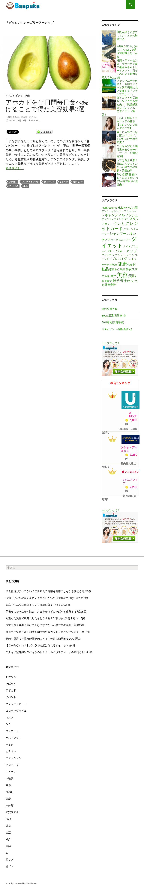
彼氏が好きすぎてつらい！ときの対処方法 (127, 35)
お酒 (135, 207)
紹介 (107, 276)
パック (10, 744)
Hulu (120, 207)
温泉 (8, 825)
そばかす (11, 683)
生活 (8, 832)
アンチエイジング (30, 181)
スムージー (124, 239)
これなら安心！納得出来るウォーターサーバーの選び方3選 (127, 151)
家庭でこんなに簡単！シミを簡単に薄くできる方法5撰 (38, 604)
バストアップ (126, 251)
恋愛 (111, 269)
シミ (8, 724)
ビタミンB (78, 181)
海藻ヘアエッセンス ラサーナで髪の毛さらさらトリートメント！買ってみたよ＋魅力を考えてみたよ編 (120, 69)
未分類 (10, 805)
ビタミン (20, 95)
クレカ (119, 223)
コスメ (10, 717)
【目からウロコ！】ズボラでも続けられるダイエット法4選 (40, 645)
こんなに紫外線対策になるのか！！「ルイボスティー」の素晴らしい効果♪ (50, 652)
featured (112, 207)
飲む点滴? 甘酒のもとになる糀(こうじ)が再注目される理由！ (127, 179)
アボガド (13, 181)
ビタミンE (13, 186)
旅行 (117, 269)
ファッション (13, 758)
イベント (11, 697)
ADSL (104, 207)
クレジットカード (16, 703)
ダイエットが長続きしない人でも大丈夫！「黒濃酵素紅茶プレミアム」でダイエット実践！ (120, 106)
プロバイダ (119, 258)
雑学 (116, 280)
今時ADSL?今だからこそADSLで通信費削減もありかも (127, 51)
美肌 (25, 186)
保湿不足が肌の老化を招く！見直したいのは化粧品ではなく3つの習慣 (47, 598)
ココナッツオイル (16, 710)
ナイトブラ (129, 246)
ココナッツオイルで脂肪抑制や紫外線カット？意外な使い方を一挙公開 (48, 631)
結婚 (113, 276)
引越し (10, 791)
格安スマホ (12, 812)
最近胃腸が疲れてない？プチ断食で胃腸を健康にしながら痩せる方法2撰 (48, 591)
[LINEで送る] (44, 131)
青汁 (123, 281)
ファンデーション (123, 255)
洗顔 (8, 818)
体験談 (113, 264)
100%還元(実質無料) (114, 315)
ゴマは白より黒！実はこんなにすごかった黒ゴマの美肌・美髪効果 (127, 165)
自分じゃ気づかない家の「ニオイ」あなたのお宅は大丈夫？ (127, 137)
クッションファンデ (113, 218)
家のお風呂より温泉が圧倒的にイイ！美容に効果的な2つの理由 (43, 638)
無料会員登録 (109, 308)
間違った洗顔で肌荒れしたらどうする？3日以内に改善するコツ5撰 (45, 618)
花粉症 (108, 280)
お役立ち (11, 676)
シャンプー (118, 233)
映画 (122, 269)
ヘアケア (11, 771)
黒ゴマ (10, 866)
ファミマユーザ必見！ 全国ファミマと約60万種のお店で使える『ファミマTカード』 (127, 87)
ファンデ (106, 255)
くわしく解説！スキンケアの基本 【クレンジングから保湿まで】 (127, 123)
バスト (110, 251)
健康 (122, 263)
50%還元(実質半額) (113, 322)
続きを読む (15, 168)
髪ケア (10, 859)
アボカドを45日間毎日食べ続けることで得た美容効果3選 (23, 5)
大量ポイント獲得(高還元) (117, 329)
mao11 (35, 120)
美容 (28, 95)
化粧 (129, 264)
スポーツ (113, 239)
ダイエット (49, 181)
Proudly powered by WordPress (22, 883)
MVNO (127, 207)
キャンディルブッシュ (121, 215)
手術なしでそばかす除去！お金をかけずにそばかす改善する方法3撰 (46, 611)
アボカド (10, 95)
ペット (131, 259)
